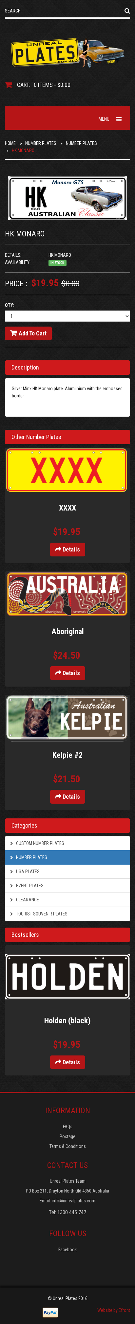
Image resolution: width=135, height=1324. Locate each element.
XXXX (67, 507)
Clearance (27, 899)
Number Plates (40, 143)
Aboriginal (67, 631)
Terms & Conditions (67, 1146)
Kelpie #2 (67, 755)
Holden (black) (67, 1020)
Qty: (9, 305)
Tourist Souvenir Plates (41, 913)
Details (70, 549)
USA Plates (27, 871)
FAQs (67, 1126)
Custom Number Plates (39, 843)
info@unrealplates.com (73, 1200)
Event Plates (29, 885)
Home (10, 143)
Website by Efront (113, 1310)
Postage (67, 1136)
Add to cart (33, 333)
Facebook (67, 1249)
